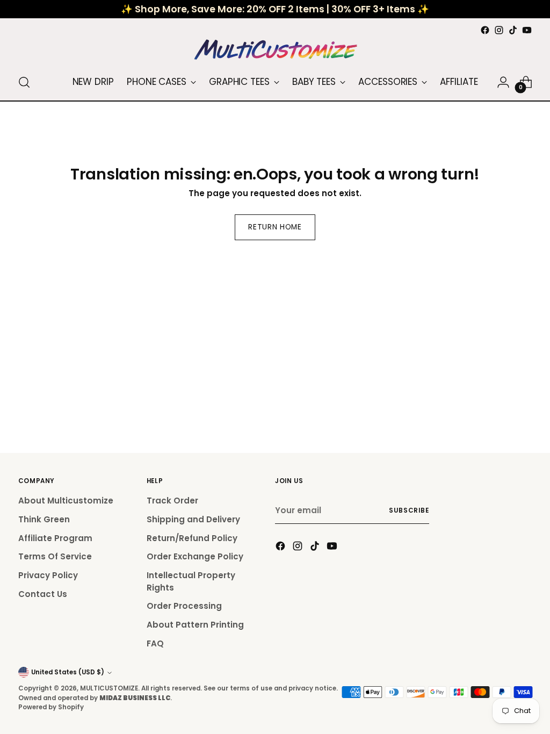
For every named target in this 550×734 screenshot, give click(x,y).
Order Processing (184, 605)
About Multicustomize (65, 500)
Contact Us (42, 594)
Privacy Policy (48, 575)
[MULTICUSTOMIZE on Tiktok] (513, 30)
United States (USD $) (67, 672)
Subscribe (409, 510)
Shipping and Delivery (193, 519)
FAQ (155, 643)
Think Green (44, 519)
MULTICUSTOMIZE (109, 688)
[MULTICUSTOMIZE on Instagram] (499, 30)
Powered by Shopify (51, 707)
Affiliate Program (55, 538)
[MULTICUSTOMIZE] (275, 51)
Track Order (172, 500)
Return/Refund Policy (192, 538)
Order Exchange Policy (195, 556)
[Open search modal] (24, 82)
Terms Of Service (55, 556)
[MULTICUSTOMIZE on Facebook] (485, 30)
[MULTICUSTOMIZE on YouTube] (527, 30)
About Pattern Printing (195, 624)
